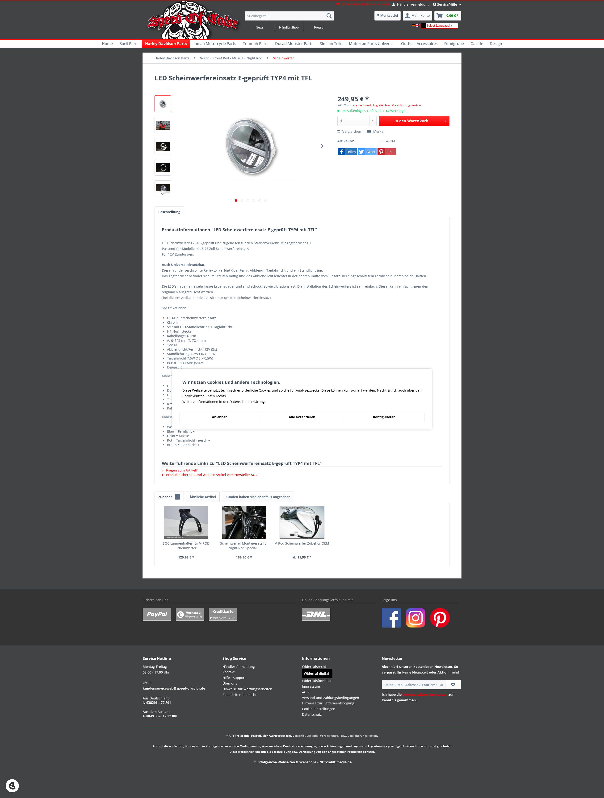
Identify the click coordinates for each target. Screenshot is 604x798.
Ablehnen (219, 417)
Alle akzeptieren (302, 417)
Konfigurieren (384, 417)
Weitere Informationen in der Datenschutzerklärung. (224, 401)
